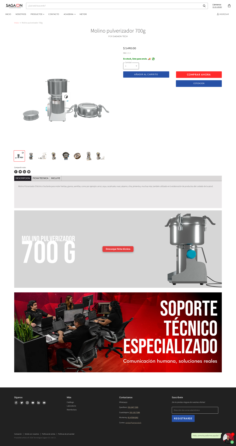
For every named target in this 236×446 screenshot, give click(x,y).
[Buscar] (204, 6)
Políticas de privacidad (66, 434)
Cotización (18, 434)
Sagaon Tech (120, 36)
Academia (69, 14)
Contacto (53, 14)
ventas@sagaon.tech (133, 422)
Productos (37, 14)
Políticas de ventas (48, 434)
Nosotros (21, 14)
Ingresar (224, 14)
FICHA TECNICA (40, 178)
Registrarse (183, 418)
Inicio (8, 14)
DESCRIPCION (23, 178)
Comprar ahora (199, 74)
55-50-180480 (217, 7)
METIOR (83, 14)
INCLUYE (55, 178)
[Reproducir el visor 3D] (66, 96)
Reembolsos (72, 409)
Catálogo (70, 402)
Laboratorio (71, 406)
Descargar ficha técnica (118, 249)
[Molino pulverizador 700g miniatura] (19, 156)
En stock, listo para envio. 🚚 (137, 59)
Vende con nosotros (32, 434)
